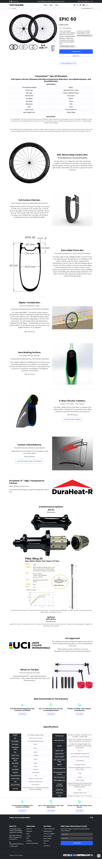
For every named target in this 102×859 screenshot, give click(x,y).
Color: (65, 28)
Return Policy (47, 838)
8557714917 (13, 846)
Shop (46, 5)
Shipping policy (48, 831)
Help (52, 5)
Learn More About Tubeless (72, 419)
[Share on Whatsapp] (90, 8)
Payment (46, 841)
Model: (67, 37)
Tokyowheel (20, 855)
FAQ (45, 843)
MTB (27, 838)
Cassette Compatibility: (83, 32)
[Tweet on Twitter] (87, 8)
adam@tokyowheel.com (16, 843)
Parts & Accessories (32, 843)
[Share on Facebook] (86, 8)
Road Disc (29, 831)
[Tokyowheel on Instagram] (9, 1)
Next (55, 28)
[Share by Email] (92, 8)
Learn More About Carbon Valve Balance (29, 461)
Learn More (22, 714)
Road (27, 834)
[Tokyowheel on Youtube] (11, 1)
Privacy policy (48, 836)
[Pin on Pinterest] (89, 8)
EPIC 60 (14, 8)
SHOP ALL (29, 829)
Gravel (28, 836)
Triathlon (29, 841)
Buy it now (76, 56)
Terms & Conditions (49, 834)
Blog (56, 5)
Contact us (47, 846)
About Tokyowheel (49, 829)
